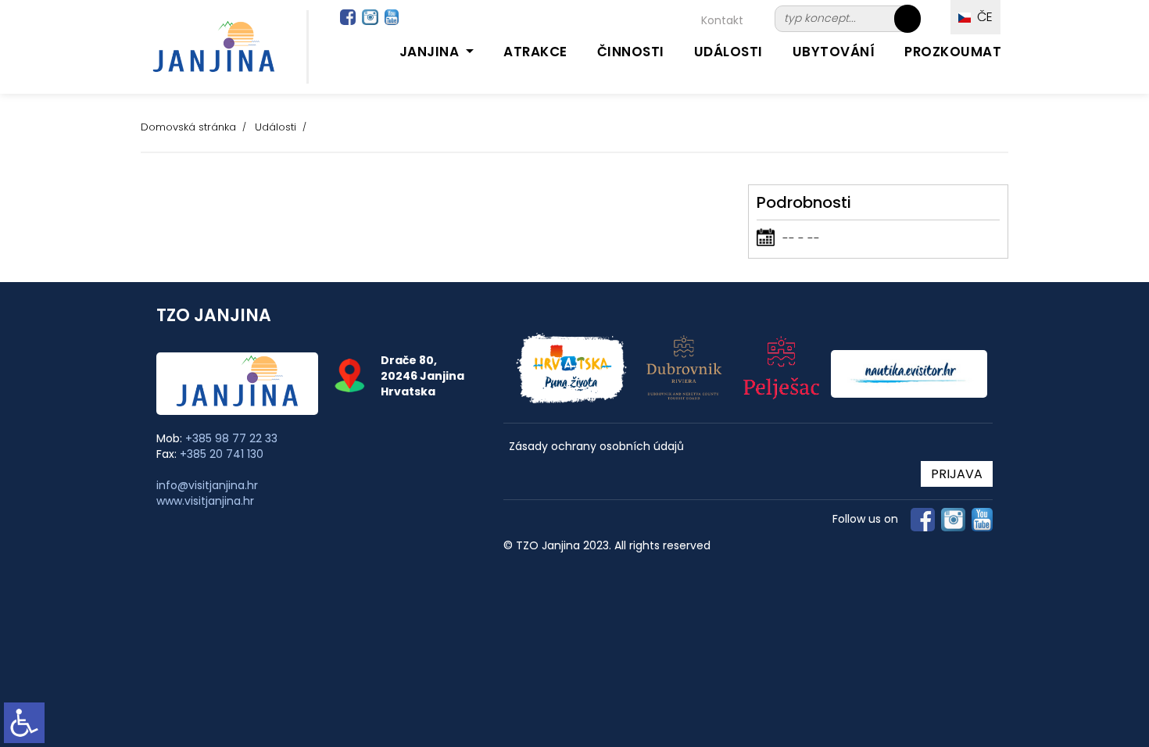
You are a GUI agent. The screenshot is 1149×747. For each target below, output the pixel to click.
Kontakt (722, 20)
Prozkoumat (952, 51)
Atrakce (535, 51)
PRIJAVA (957, 474)
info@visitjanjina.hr (207, 485)
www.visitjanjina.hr (205, 501)
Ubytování (834, 51)
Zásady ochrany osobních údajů (596, 446)
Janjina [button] (431, 51)
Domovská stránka (188, 127)
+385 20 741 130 (221, 454)
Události (728, 51)
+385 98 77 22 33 (231, 438)
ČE (982, 17)
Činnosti (630, 51)
